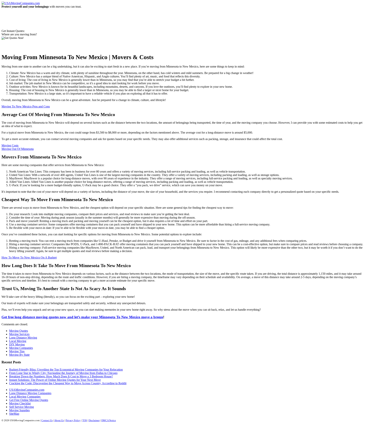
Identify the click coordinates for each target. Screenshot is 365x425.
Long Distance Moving (23, 337)
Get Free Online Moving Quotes (28, 400)
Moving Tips (17, 351)
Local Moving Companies (24, 396)
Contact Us (47, 420)
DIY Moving (17, 344)
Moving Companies (21, 347)
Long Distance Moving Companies (30, 393)
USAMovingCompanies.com (26, 389)
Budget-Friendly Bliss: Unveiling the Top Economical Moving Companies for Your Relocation (66, 369)
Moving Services (19, 334)
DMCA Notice (108, 420)
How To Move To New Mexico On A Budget (29, 257)
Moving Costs (10, 145)
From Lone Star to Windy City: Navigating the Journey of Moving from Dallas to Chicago (63, 373)
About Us (59, 420)
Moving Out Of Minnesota (18, 148)
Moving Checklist (20, 403)
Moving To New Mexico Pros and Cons (26, 106)
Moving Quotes (18, 330)
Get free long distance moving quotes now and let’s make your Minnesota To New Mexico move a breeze (82, 317)
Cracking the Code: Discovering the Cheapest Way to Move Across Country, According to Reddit (67, 383)
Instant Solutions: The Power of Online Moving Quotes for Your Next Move (55, 379)
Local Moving (17, 341)
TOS (84, 420)
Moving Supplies (19, 410)
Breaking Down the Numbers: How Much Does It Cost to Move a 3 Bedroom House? (61, 376)
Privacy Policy (73, 420)
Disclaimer (94, 420)
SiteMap (14, 413)
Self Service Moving (21, 406)
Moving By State (19, 354)
